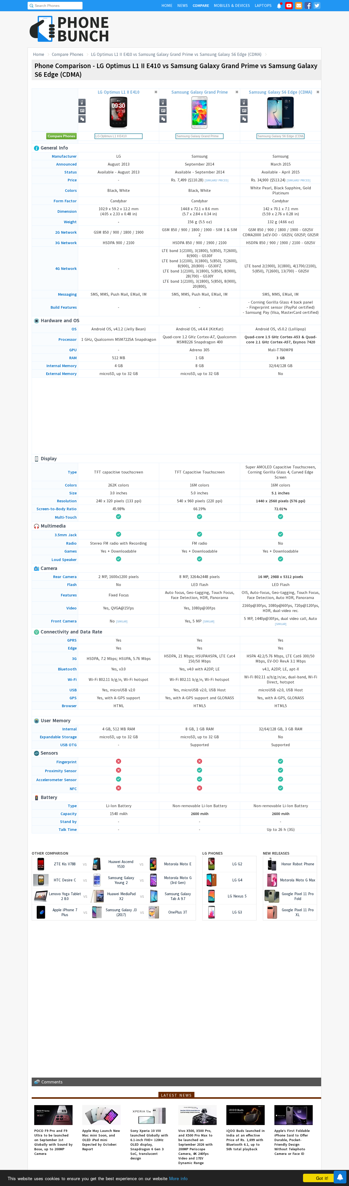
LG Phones (212, 853)
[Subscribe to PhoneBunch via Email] (298, 6)
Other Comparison (50, 853)
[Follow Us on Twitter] (316, 6)
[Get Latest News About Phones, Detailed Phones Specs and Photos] (42, 29)
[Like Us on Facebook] (308, 6)
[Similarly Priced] (216, 180)
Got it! (322, 1178)
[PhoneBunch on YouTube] (289, 7)
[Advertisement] (228, 29)
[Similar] (121, 621)
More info (178, 1178)
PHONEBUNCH (83, 28)
